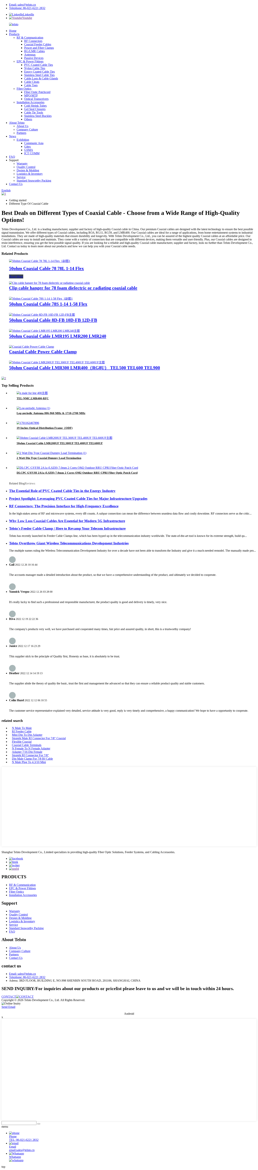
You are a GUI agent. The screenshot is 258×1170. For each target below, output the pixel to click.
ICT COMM (31, 153)
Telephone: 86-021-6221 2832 (27, 8)
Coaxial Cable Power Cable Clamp (43, 351)
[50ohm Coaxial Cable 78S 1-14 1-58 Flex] (41, 298)
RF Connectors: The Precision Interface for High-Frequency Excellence (63, 506)
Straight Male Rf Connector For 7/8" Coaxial (39, 738)
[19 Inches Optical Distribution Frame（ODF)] (28, 422)
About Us (22, 126)
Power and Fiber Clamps (39, 47)
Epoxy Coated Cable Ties (39, 71)
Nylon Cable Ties (34, 68)
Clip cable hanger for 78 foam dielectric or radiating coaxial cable (73, 287)
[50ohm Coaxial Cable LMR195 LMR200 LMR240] (44, 330)
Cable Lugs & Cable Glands (41, 78)
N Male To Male (22, 728)
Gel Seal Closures (35, 109)
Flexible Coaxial (22, 741)
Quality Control (26, 167)
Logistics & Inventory (30, 173)
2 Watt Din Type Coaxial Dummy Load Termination (49, 457)
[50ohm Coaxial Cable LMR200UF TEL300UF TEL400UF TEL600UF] (64, 437)
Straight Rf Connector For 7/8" (30, 755)
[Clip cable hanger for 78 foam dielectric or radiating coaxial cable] (49, 283)
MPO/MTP (31, 95)
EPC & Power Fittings (30, 61)
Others (28, 119)
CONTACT (9, 996)
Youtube (27, 17)
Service (21, 177)
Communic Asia (33, 143)
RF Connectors (33, 41)
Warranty (22, 163)
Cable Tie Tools (33, 112)
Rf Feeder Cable (22, 731)
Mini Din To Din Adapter (27, 734)
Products (14, 34)
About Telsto (17, 122)
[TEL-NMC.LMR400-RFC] (32, 393)
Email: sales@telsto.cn (22, 4)
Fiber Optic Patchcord (37, 92)
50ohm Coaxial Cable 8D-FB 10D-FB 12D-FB (53, 320)
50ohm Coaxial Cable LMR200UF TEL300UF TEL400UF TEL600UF (60, 443)
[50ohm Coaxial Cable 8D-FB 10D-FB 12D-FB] (42, 314)
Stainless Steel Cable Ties (39, 75)
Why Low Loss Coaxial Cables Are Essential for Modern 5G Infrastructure (67, 521)
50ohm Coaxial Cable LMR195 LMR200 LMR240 (57, 336)
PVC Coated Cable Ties (38, 64)
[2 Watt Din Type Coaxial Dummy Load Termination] (51, 453)
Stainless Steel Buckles (38, 115)
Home (12, 30)
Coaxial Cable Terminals (26, 745)
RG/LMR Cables (34, 51)
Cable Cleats (31, 81)
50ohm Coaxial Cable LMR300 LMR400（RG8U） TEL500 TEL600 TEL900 (84, 367)
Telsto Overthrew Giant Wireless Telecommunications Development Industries (69, 543)
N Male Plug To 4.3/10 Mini (29, 762)
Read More (16, 276)
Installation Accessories (30, 102)
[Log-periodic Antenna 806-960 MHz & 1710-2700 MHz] (33, 408)
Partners (21, 132)
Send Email (8, 1006)
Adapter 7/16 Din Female (27, 751)
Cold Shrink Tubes (35, 105)
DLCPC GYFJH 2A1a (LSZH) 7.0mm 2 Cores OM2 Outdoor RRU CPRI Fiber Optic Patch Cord (77, 472)
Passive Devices (33, 58)
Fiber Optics (24, 88)
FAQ (12, 156)
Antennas (30, 54)
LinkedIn (28, 14)
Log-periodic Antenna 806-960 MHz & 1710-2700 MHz (51, 413)
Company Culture (27, 129)
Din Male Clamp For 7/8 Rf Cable (32, 758)
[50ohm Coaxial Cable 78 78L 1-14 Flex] (39, 261)
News (12, 136)
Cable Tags (31, 85)
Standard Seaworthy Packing (34, 180)
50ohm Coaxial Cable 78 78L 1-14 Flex (46, 268)
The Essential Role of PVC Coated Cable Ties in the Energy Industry (62, 491)
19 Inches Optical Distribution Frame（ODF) (45, 427)
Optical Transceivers (36, 98)
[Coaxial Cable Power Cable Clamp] (31, 346)
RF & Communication (30, 37)
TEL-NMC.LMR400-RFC (33, 398)
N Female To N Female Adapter (31, 748)
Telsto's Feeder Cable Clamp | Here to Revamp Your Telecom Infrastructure (67, 528)
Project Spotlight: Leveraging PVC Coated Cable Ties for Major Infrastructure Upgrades (78, 499)
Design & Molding (28, 170)
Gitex (27, 146)
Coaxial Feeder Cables (37, 44)
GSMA (28, 150)
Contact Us (15, 184)
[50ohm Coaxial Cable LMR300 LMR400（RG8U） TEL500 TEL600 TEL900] (57, 362)
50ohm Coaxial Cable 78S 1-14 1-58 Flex (48, 304)
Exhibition (23, 139)
